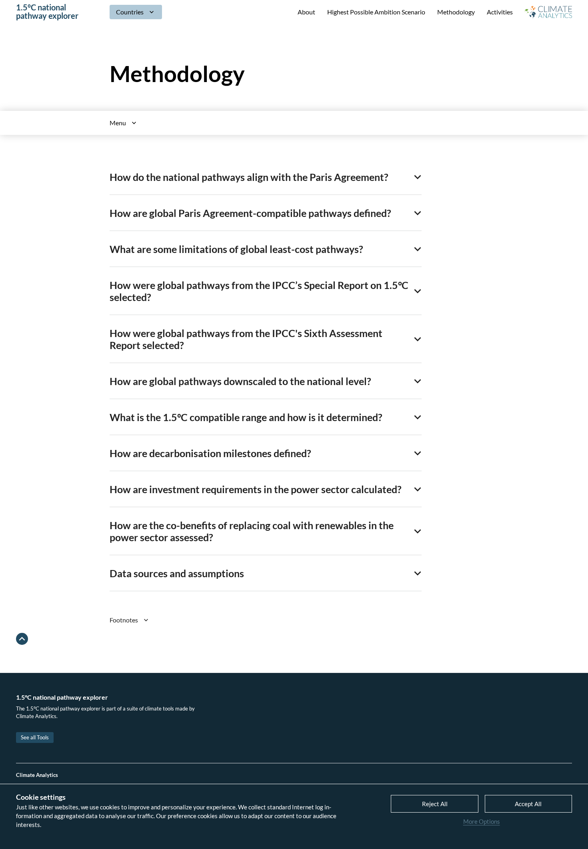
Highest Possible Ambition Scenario (376, 12)
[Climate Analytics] (548, 12)
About (306, 12)
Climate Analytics (37, 775)
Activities (500, 12)
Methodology (456, 12)
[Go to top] (22, 639)
